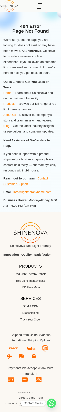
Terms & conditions (30, 398)
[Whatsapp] (51, 403)
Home (7, 93)
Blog (6, 126)
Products (9, 103)
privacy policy (28, 392)
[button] (39, 6)
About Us (9, 115)
